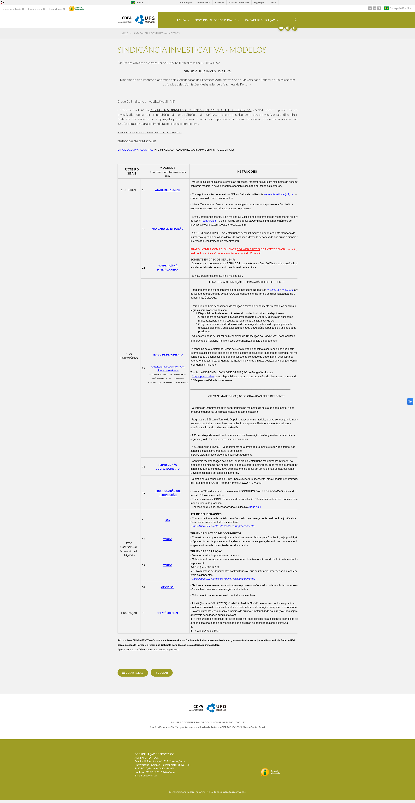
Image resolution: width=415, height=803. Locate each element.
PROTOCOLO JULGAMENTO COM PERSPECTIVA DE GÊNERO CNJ (150, 132)
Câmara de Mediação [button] (260, 20)
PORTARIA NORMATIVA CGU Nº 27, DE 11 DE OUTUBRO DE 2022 (200, 110)
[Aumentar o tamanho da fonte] (370, 8)
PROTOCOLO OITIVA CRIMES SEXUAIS (137, 141)
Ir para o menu (35, 8)
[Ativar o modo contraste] (379, 8)
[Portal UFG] (144, 23)
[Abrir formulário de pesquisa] (295, 20)
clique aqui (254, 507)
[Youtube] (281, 28)
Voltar (162, 672)
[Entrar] (2, 3)
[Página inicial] (125, 22)
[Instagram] (288, 28)
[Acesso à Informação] (76, 8)
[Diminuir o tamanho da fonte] (374, 8)
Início (124, 33)
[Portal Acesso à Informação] (270, 775)
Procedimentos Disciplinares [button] (215, 20)
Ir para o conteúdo (12, 8)
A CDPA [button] (181, 20)
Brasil (139, 2)
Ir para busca (56, 8)
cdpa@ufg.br (150, 775)
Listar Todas (134, 672)
